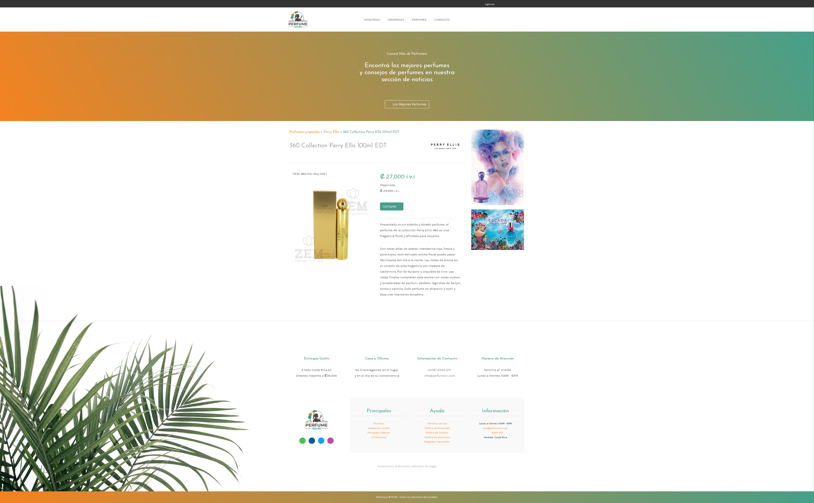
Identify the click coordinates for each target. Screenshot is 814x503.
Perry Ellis (331, 132)
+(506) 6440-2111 (439, 370)
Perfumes (419, 19)
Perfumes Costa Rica (447, 4)
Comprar (390, 206)
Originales (396, 19)
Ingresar (490, 4)
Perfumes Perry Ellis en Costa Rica (432, 130)
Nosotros (372, 19)
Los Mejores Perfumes (409, 104)
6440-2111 (497, 432)
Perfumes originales (304, 132)
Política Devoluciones (437, 437)
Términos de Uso (437, 423)
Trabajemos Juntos (379, 428)
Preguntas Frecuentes (437, 441)
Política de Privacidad (437, 428)
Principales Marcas (379, 432)
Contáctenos (378, 437)
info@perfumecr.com (439, 376)
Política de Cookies (437, 432)
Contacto (442, 19)
